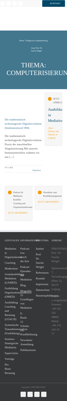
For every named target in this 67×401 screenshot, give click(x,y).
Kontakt (40, 278)
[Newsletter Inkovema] (48, 198)
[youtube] (20, 3)
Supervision (9, 353)
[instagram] (14, 3)
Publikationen (25, 350)
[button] (53, 3)
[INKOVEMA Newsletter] (53, 119)
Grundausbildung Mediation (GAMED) (9, 278)
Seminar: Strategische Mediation (9, 343)
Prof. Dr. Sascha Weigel (40, 260)
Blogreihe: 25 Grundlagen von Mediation (25, 299)
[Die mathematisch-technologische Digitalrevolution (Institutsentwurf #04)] (21, 104)
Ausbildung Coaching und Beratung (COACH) (9, 311)
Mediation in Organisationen (9, 253)
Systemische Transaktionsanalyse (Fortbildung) (9, 329)
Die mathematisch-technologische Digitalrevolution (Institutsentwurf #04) (23, 123)
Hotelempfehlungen (40, 295)
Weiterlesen (36, 170)
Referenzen (40, 272)
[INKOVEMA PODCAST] (18, 203)
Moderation (9, 268)
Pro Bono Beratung (9, 368)
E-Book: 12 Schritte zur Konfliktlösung (25, 324)
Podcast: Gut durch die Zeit (25, 255)
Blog (23, 285)
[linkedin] (3, 3)
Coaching (9, 262)
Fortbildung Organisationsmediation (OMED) (9, 292)
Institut (40, 248)
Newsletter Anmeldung (25, 342)
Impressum (40, 284)
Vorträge (9, 358)
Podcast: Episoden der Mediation (25, 273)
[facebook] (9, 3)
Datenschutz (40, 289)
